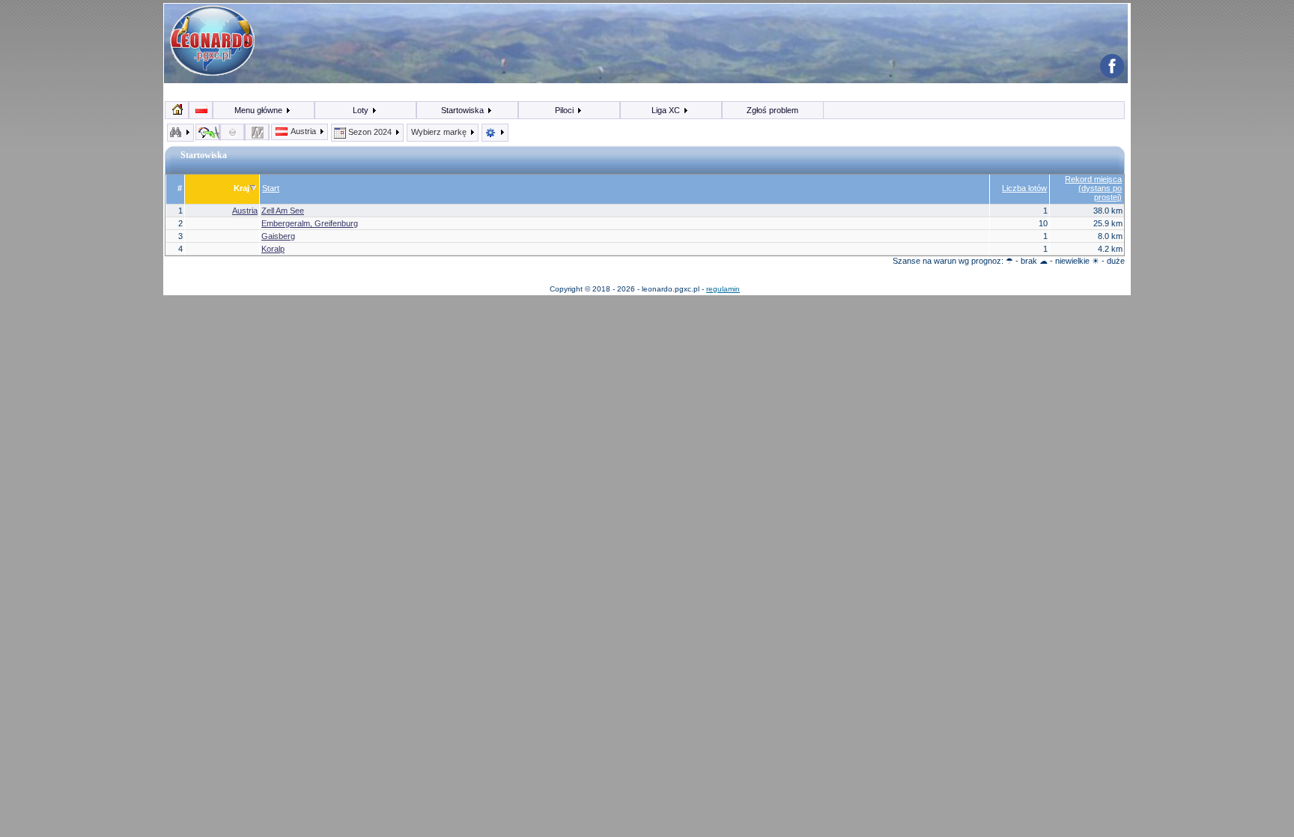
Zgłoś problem (772, 110)
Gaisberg (278, 236)
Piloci (565, 110)
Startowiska (463, 110)
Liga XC (666, 110)
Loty (362, 110)
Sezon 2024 (370, 131)
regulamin (723, 289)
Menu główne (259, 110)
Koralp (273, 248)
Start (270, 188)
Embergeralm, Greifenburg (309, 223)
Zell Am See (282, 210)
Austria (303, 131)
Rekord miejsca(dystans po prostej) (1093, 188)
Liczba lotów (1024, 188)
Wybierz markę (440, 131)
